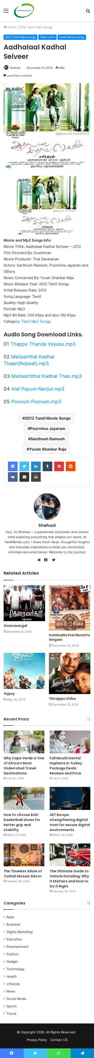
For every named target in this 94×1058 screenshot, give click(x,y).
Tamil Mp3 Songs (36, 321)
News (11, 991)
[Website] (40, 560)
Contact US (58, 1040)
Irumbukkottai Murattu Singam (69, 637)
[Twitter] (24, 466)
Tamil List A (47, 37)
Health (12, 976)
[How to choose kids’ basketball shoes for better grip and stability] (24, 798)
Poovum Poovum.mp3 (36, 401)
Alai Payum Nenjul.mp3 (37, 389)
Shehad (15, 68)
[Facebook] (13, 466)
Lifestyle (13, 984)
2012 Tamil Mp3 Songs (36, 27)
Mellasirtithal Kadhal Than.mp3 (46, 376)
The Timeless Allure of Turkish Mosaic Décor (23, 874)
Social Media (16, 999)
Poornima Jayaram (47, 428)
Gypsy (9, 693)
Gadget (12, 961)
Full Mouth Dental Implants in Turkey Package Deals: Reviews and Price (66, 766)
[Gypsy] (24, 671)
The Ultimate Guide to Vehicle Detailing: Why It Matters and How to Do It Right (69, 879)
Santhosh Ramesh (48, 438)
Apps (10, 917)
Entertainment (17, 947)
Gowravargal (15, 625)
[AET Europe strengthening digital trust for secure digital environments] (70, 798)
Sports (12, 1006)
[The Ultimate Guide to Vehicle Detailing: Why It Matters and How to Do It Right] (70, 855)
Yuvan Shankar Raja (47, 449)
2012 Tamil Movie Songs (48, 418)
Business (13, 924)
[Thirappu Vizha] (69, 673)
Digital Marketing (20, 932)
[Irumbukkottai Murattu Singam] (69, 607)
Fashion (13, 954)
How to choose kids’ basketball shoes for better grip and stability (22, 822)
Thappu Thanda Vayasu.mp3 (43, 344)
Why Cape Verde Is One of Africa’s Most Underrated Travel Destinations (24, 766)
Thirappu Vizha (62, 698)
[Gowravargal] (24, 603)
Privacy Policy (37, 1040)
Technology (16, 969)
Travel (11, 1014)
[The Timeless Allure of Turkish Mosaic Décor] (24, 855)
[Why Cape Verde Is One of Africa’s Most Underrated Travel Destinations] (24, 742)
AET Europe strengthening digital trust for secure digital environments (70, 822)
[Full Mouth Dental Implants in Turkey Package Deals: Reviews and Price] (70, 742)
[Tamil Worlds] (24, 10)
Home (11, 27)
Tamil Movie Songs (72, 37)
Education (14, 939)
